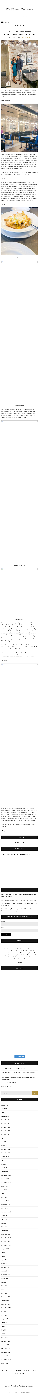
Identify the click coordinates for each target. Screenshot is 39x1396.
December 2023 (6, 1153)
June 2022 (4, 1193)
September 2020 (6, 1245)
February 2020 (5, 1267)
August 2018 (5, 1319)
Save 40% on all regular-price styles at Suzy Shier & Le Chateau (18, 900)
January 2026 (5, 1116)
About (4, 1370)
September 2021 (6, 1212)
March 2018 (4, 1337)
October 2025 (5, 1123)
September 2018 (6, 1315)
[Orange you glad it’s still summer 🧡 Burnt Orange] (29, 1040)
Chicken (3, 647)
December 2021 (6, 1204)
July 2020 (4, 1252)
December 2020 (6, 1234)
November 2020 (6, 1238)
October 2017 (5, 1356)
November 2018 (6, 1308)
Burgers (34, 645)
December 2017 (6, 1348)
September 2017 (6, 1359)
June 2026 (4, 1112)
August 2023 (5, 1156)
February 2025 (5, 1127)
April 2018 (4, 1333)
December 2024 (6, 1131)
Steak (10, 647)
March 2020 (4, 1263)
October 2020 (5, 1241)
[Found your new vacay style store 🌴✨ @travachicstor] (10, 1000)
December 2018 (6, 1304)
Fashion (18, 1370)
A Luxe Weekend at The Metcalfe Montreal (13, 1068)
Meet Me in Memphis (7, 1086)
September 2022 (6, 1182)
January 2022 (5, 1201)
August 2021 (5, 1215)
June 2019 (4, 1282)
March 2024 (4, 1145)
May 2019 (4, 1285)
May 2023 (4, 1164)
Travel (11, 1370)
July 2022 (4, 1190)
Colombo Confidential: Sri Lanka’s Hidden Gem (14, 1083)
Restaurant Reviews (23, 31)
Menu (6, 22)
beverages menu (28, 200)
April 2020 (4, 1260)
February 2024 (5, 1149)
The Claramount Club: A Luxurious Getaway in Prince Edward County (18, 1073)
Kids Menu (27, 647)
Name (3, 921)
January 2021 (5, 1230)
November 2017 (6, 1352)
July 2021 (4, 1219)
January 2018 (5, 1345)
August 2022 (5, 1186)
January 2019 (5, 1300)
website (33, 820)
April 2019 (4, 1289)
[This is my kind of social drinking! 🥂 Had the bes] (10, 1035)
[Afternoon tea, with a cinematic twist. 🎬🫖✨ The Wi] (29, 995)
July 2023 (4, 1160)
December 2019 (6, 1274)
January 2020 (5, 1271)
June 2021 (4, 1223)
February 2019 (5, 1297)
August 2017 (5, 1363)
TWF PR (34, 1370)
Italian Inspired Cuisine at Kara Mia (19, 34)
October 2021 (5, 1208)
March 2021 (4, 1226)
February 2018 (5, 1341)
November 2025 (6, 1120)
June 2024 (4, 1142)
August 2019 (5, 1278)
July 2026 (4, 1108)
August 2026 (5, 1105)
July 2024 (4, 1138)
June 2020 (4, 1256)
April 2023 (4, 1167)
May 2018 (4, 1330)
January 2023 (5, 1171)
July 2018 (4, 1322)
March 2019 (4, 1293)
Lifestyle (11, 31)
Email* (3, 927)
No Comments (26, 37)
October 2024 (5, 1134)
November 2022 (6, 1175)
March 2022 (4, 1197)
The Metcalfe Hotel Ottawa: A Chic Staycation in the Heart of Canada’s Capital (18, 1078)
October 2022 (5, 1179)
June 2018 (4, 1326)
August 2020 (5, 1249)
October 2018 (5, 1311)
